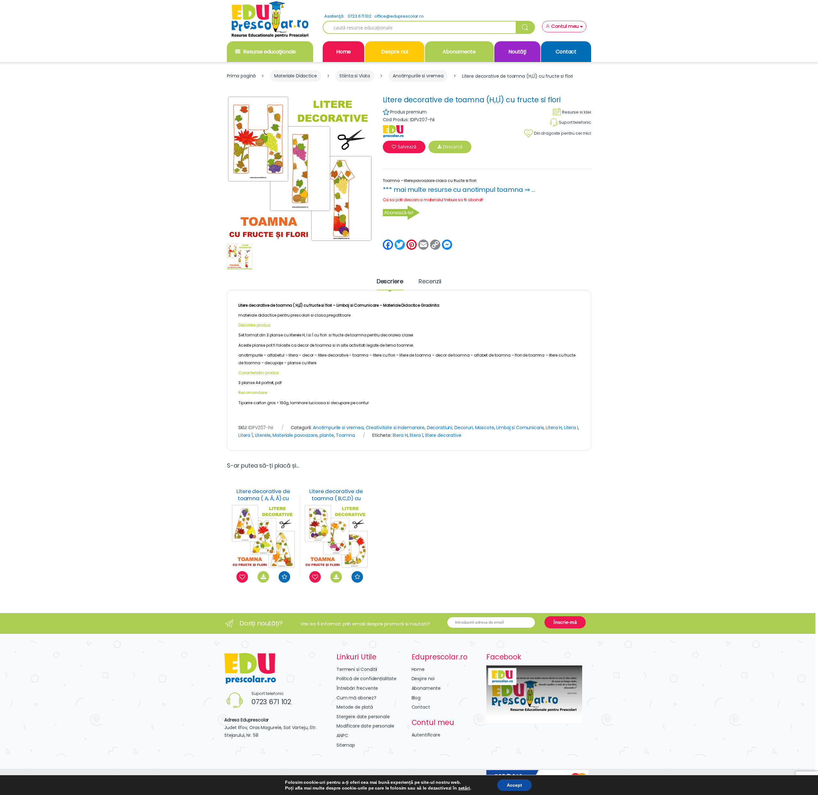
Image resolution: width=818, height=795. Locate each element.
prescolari (300, 315)
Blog (416, 698)
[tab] (390, 284)
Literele (263, 435)
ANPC (342, 735)
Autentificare (426, 735)
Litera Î (245, 435)
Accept (514, 785)
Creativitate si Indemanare (395, 427)
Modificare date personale (365, 726)
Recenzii (430, 282)
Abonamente (459, 51)
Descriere (390, 282)
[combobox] (419, 27)
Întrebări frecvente (357, 688)
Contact (566, 51)
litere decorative (443, 435)
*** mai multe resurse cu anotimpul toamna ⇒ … (459, 189)
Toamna (345, 435)
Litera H (554, 427)
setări (464, 788)
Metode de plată (354, 707)
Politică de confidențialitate (366, 678)
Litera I (571, 427)
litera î (416, 435)
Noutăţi (517, 51)
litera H (400, 435)
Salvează (407, 147)
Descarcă (452, 147)
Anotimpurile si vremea (418, 76)
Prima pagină (241, 76)
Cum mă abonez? (356, 698)
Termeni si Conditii (356, 669)
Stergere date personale (363, 716)
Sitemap (345, 745)
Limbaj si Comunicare (357, 305)
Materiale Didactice (295, 76)
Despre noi (394, 51)
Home (343, 51)
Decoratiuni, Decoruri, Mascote (460, 427)
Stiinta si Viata (354, 76)
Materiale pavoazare (295, 435)
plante (327, 435)
